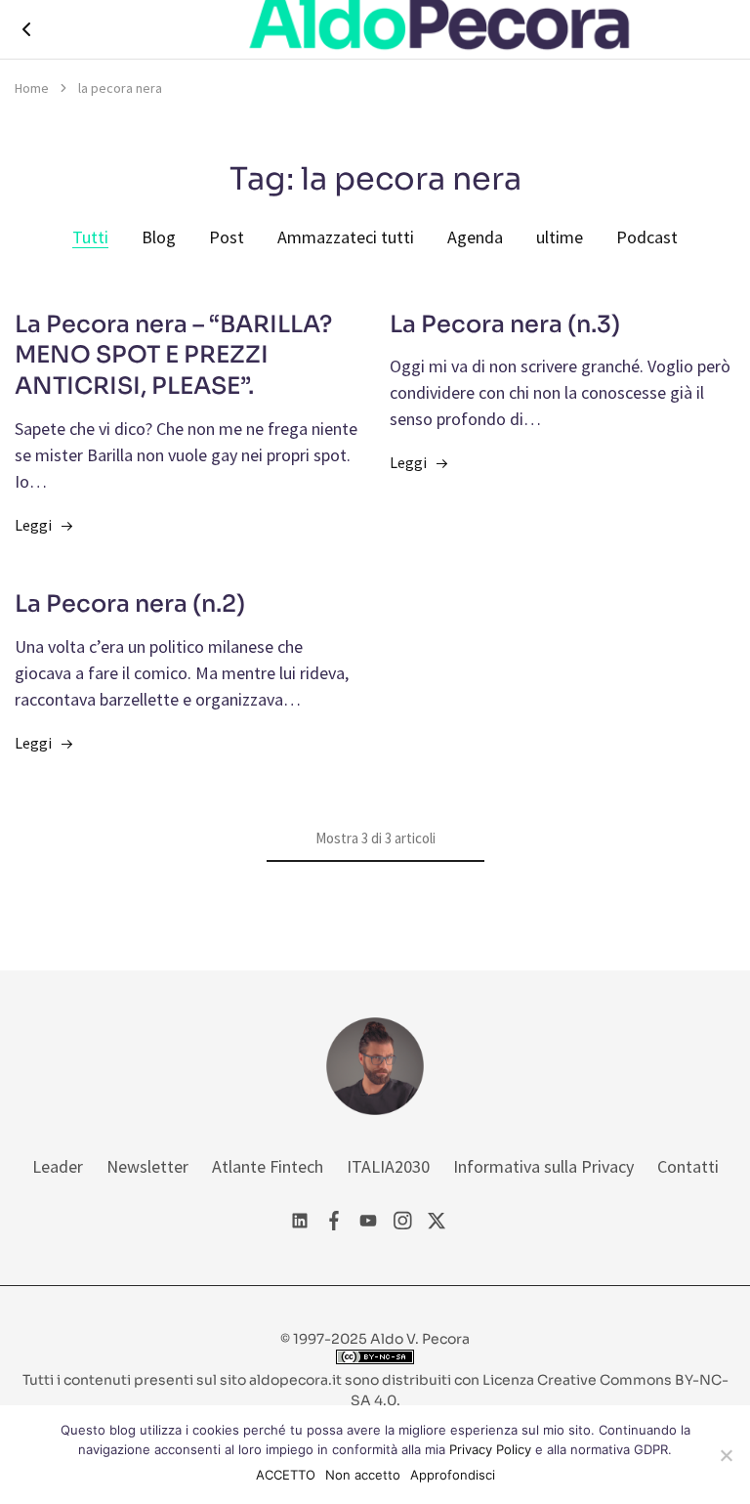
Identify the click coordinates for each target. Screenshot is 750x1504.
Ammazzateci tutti (345, 237)
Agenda (475, 237)
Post (226, 237)
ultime (559, 237)
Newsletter (147, 1166)
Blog (159, 237)
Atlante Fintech (267, 1166)
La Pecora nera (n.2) (130, 604)
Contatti (688, 1166)
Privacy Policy (490, 1449)
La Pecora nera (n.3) (505, 324)
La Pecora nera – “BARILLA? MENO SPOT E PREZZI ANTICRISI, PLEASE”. (173, 356)
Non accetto (362, 1475)
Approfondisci (452, 1475)
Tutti (90, 237)
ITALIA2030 (388, 1166)
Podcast (647, 237)
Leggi (33, 525)
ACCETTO (285, 1475)
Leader (57, 1166)
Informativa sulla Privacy (543, 1166)
